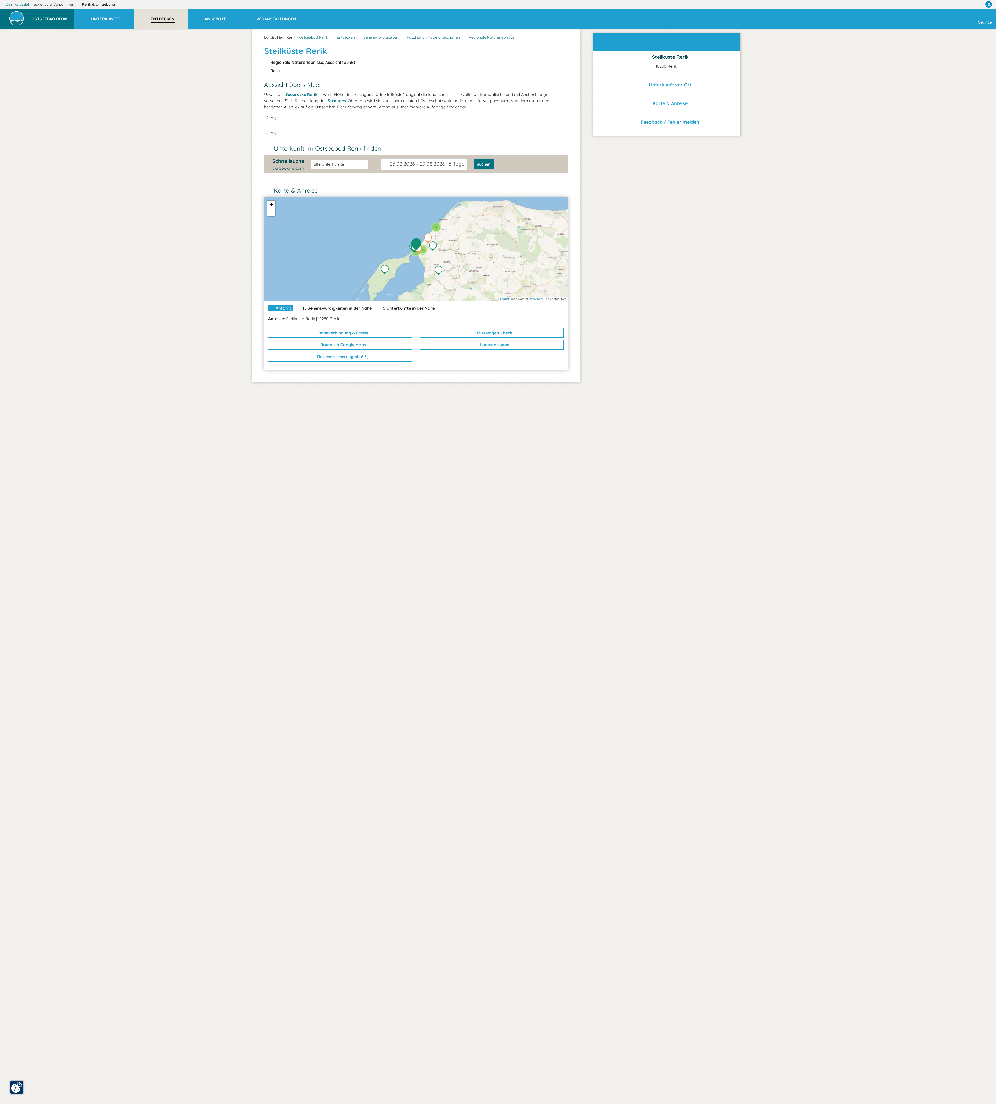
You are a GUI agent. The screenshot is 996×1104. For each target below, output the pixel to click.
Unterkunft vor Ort (669, 85)
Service (985, 22)
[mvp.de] (988, 4)
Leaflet (504, 299)
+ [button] (271, 204)
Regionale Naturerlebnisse (491, 37)
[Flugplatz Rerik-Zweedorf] (439, 271)
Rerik (98, 4)
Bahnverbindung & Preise (342, 332)
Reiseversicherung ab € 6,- (342, 356)
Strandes (337, 100)
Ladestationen (494, 344)
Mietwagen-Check (494, 332)
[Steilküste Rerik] (417, 244)
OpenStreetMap (539, 299)
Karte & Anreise (669, 104)
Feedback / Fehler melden (669, 122)
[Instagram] (977, 4)
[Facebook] (966, 4)
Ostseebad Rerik (313, 37)
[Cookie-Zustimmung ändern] (16, 1087)
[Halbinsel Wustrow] (386, 270)
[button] (52, 16)
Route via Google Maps (342, 344)
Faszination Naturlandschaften (433, 37)
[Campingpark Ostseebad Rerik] (429, 238)
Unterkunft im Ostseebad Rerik (327, 148)
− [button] (271, 212)
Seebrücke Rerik (301, 94)
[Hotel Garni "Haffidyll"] (419, 249)
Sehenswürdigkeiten (381, 37)
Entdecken (346, 37)
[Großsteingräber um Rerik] (434, 246)
